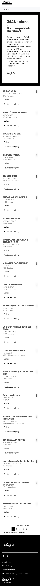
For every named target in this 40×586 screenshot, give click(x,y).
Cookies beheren (8, 570)
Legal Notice (6, 562)
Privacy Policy (7, 566)
